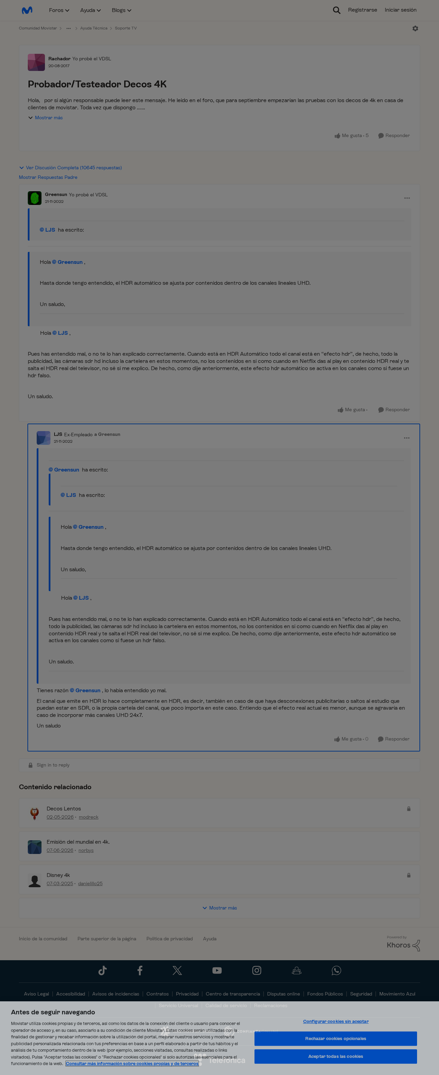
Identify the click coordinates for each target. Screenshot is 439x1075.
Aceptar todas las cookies (335, 1056)
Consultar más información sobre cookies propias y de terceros (132, 1063)
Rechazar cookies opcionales (335, 1038)
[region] (219, 1038)
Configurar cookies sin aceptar (336, 1021)
